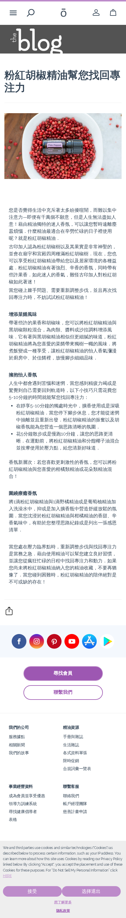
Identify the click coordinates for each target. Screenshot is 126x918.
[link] (96, 12)
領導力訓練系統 (23, 803)
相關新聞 (17, 744)
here (7, 876)
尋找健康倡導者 (23, 811)
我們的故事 (19, 752)
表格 (13, 819)
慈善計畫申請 (75, 811)
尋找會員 (63, 673)
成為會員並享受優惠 (27, 795)
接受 (32, 891)
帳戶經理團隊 (75, 803)
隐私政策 (63, 911)
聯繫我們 (63, 692)
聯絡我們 (71, 795)
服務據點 (17, 736)
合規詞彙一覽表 (77, 768)
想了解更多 (63, 902)
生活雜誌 (71, 744)
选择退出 (91, 891)
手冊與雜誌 (73, 736)
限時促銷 (71, 760)
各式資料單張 (75, 752)
